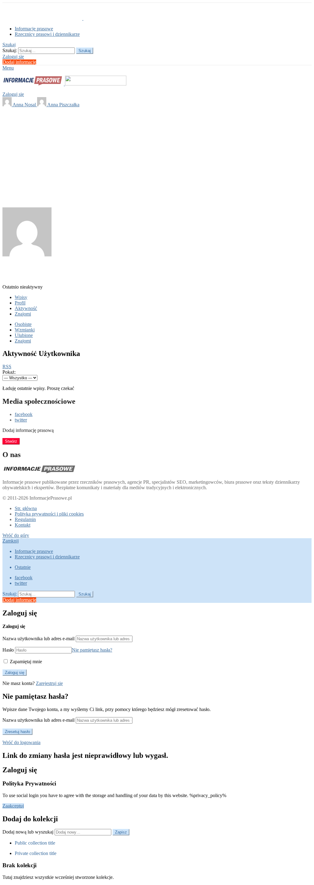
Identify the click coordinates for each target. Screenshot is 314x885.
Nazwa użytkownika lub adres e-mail (38, 638)
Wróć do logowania (21, 742)
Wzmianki (25, 329)
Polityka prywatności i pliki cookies (49, 513)
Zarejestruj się (49, 683)
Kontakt (22, 525)
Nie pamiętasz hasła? (92, 649)
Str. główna (26, 508)
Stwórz (11, 441)
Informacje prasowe (34, 28)
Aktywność (26, 308)
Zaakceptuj (13, 805)
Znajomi (23, 313)
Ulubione (24, 335)
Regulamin (25, 519)
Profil (20, 302)
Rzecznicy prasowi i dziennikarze (47, 34)
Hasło (8, 649)
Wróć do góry (15, 535)
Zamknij (10, 540)
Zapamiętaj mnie (25, 661)
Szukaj (84, 50)
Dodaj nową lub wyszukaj (28, 831)
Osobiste (23, 324)
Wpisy (21, 297)
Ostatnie (23, 567)
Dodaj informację (19, 62)
